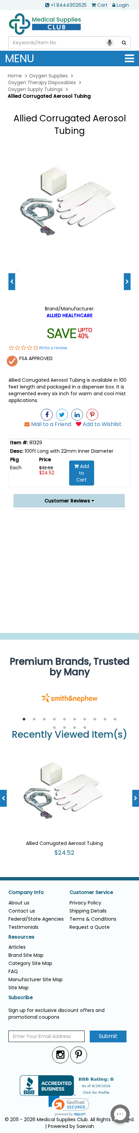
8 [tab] (94, 719)
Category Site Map (30, 963)
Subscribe (20, 997)
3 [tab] (44, 719)
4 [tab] (54, 719)
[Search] (124, 42)
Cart (102, 5)
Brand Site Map (26, 955)
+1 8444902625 (69, 5)
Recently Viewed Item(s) (70, 735)
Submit (108, 1036)
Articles (17, 947)
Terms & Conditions (93, 919)
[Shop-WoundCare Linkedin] (77, 415)
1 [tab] (24, 719)
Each (16, 467)
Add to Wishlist (101, 424)
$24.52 (46, 472)
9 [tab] (105, 719)
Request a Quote (90, 927)
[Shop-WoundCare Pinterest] (92, 415)
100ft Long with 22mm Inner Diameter (68, 451)
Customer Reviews (68, 500)
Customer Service (91, 892)
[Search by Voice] (110, 43)
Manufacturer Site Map (35, 979)
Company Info (26, 892)
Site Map (18, 987)
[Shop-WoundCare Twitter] (62, 415)
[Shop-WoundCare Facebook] (47, 415)
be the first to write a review (69, 624)
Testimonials (23, 927)
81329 (35, 442)
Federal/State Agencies (36, 919)
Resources (21, 937)
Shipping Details (88, 910)
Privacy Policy (85, 902)
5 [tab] (64, 719)
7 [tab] (84, 719)
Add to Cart (82, 473)
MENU (19, 58)
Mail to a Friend (50, 424)
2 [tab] (34, 719)
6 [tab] (74, 719)
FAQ (13, 971)
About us (18, 902)
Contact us (21, 910)
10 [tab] (115, 719)
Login (123, 5)
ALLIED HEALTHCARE (69, 315)
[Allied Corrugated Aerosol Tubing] (69, 202)
